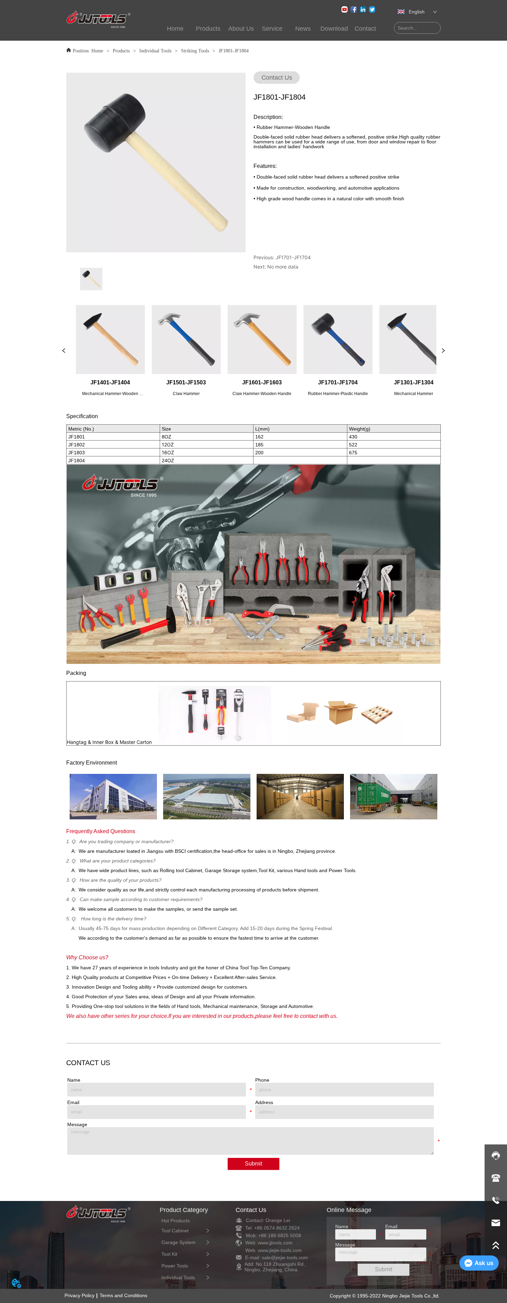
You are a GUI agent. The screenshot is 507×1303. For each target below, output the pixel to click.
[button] (208, 29)
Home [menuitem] (175, 28)
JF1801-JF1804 (234, 50)
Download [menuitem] (334, 28)
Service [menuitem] (272, 28)
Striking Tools (195, 50)
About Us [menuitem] (241, 28)
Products (121, 50)
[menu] (270, 29)
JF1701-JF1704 (293, 257)
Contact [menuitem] (365, 28)
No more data (282, 267)
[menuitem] (208, 29)
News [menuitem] (303, 28)
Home (97, 50)
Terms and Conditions (123, 1295)
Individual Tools (155, 50)
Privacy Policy (79, 1295)
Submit (253, 1163)
